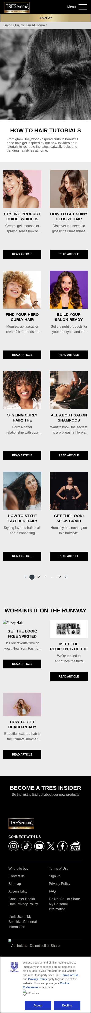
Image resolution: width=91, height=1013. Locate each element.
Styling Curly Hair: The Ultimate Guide (22, 420)
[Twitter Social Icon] (51, 846)
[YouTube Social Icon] (39, 846)
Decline (67, 1005)
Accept (38, 1005)
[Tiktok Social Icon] (26, 846)
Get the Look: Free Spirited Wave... (22, 636)
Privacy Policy (37, 979)
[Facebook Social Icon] (62, 846)
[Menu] (81, 6)
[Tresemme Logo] (17, 7)
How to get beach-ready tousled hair (22, 727)
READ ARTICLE (26, 255)
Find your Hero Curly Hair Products (22, 319)
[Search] (57, 8)
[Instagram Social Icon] (13, 846)
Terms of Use (69, 975)
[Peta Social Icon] (75, 846)
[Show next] (65, 577)
